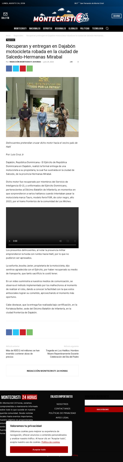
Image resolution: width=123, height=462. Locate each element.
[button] (107, 28)
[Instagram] (111, 3)
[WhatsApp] (30, 69)
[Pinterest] (23, 69)
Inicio (8, 35)
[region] (39, 438)
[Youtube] (119, 3)
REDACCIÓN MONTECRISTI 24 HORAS (25, 62)
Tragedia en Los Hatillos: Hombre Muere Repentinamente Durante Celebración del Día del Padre (62, 353)
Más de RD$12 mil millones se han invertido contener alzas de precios (23, 353)
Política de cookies (51, 442)
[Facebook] (107, 3)
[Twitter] (115, 3)
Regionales (18, 35)
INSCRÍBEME (103, 410)
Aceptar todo (39, 449)
